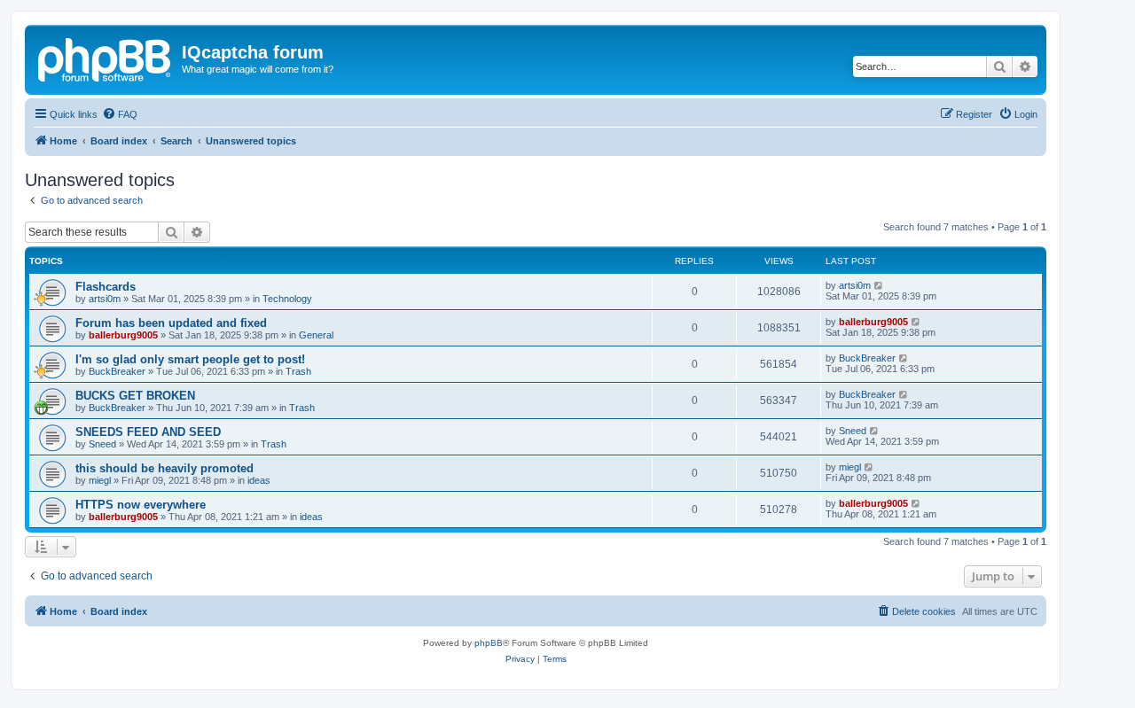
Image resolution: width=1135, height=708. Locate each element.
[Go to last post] (879, 285)
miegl (100, 480)
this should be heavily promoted (164, 468)
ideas (258, 480)
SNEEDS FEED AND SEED (148, 432)
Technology (287, 298)
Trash (298, 371)
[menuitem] (119, 114)
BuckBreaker (117, 371)
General (316, 335)
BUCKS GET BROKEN (135, 395)
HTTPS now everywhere (140, 504)
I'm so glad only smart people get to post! (190, 359)
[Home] (105, 57)
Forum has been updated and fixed (171, 323)
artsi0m (105, 298)
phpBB (488, 643)
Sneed (102, 444)
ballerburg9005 (123, 335)
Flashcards (105, 286)
